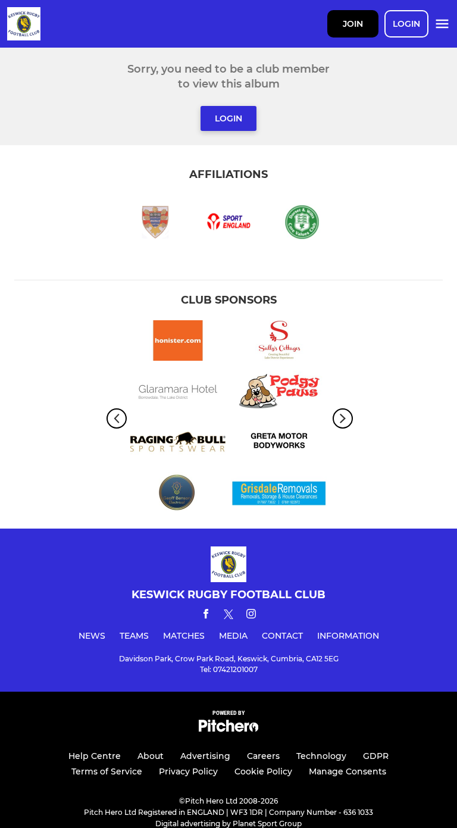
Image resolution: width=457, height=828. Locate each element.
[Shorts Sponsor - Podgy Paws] (279, 393)
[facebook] (206, 616)
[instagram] (251, 616)
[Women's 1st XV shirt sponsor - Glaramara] (178, 393)
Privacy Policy (188, 771)
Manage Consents (347, 771)
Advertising (205, 756)
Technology (321, 756)
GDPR (376, 756)
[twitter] (228, 616)
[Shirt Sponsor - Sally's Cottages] (279, 342)
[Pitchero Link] (228, 729)
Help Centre (94, 756)
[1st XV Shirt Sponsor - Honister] (178, 342)
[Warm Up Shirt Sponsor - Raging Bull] (178, 443)
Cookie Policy (263, 771)
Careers (263, 756)
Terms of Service (106, 771)
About (150, 756)
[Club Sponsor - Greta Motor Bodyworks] (279, 443)
